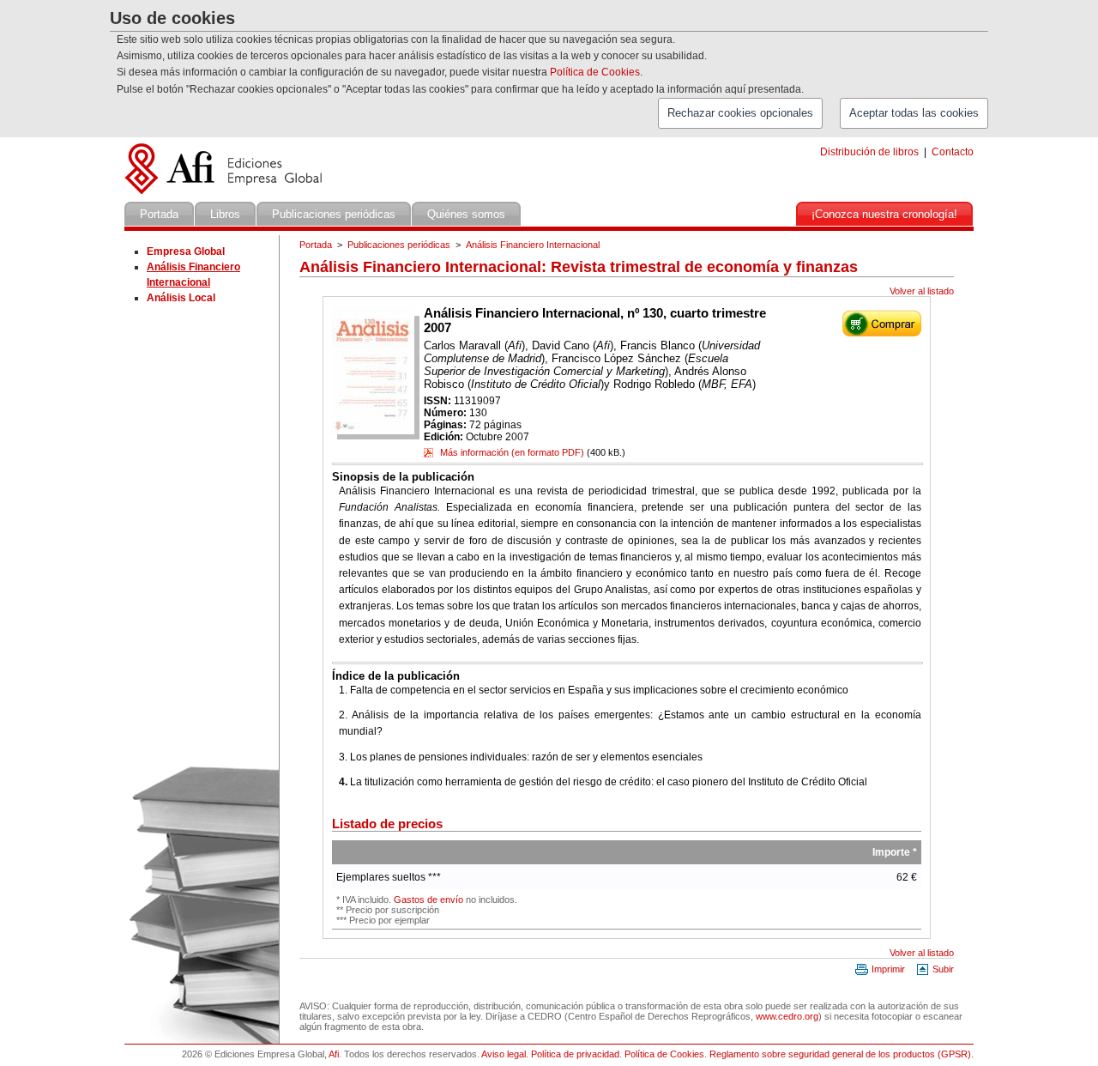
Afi (334, 1054)
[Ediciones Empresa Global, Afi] (226, 198)
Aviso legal (503, 1054)
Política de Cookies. (596, 72)
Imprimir (887, 969)
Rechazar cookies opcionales (740, 112)
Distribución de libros (869, 152)
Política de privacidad (575, 1054)
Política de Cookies (664, 1054)
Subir (942, 969)
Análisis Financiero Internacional (533, 244)
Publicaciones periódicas (398, 244)
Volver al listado (922, 291)
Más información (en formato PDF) (510, 452)
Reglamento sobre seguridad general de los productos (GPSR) (840, 1054)
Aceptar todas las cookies (914, 112)
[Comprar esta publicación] (881, 333)
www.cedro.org (787, 1016)
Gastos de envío (428, 899)
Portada (315, 244)
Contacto (953, 152)
